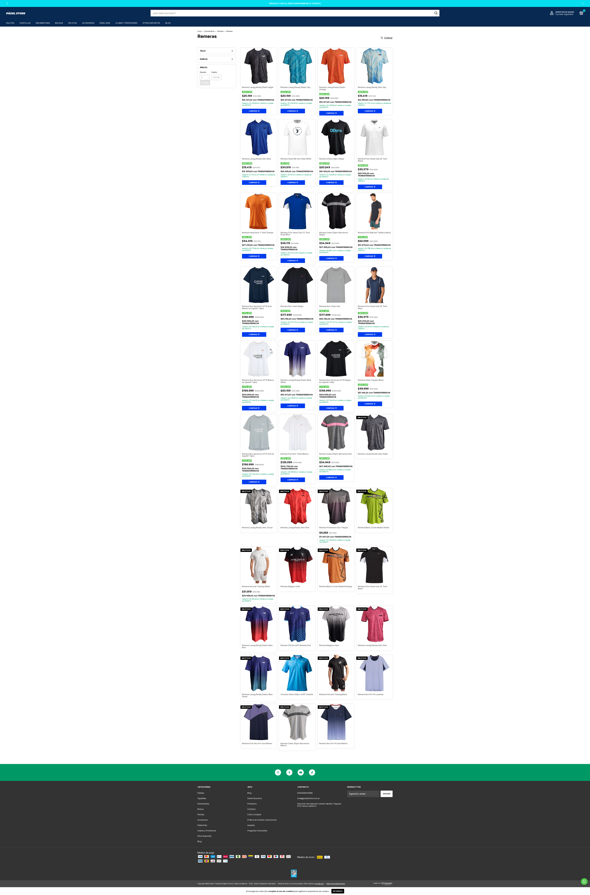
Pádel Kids (105, 23)
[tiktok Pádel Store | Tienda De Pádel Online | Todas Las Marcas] (312, 772)
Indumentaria (43, 23)
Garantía (251, 825)
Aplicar (205, 83)
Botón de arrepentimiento (336, 884)
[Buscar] (435, 13)
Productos (252, 804)
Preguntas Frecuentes (257, 830)
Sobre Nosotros (254, 798)
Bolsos (59, 23)
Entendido (338, 891)
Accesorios (88, 23)
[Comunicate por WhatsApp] (584, 881)
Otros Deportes (151, 23)
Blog (168, 23)
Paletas (10, 23)
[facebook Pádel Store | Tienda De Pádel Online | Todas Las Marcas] (289, 772)
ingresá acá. (319, 884)
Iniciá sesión (568, 12)
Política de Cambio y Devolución (262, 820)
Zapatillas (25, 23)
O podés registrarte (564, 14)
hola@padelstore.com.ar (308, 798)
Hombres (220, 31)
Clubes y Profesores (126, 23)
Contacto (251, 809)
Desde (203, 72)
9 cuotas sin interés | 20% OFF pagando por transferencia (295, 3)
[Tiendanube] (383, 884)
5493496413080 (305, 793)
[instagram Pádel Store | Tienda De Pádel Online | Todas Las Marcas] (278, 772)
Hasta (214, 72)
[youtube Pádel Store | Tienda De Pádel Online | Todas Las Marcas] (301, 772)
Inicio (199, 31)
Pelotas (72, 23)
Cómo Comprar (254, 814)
